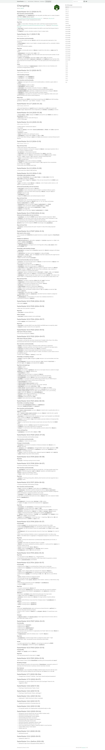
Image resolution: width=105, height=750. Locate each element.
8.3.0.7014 (68, 53)
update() (20, 395)
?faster (32, 178)
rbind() (20, 54)
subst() (20, 210)
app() (19, 23)
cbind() (26, 651)
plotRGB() (20, 378)
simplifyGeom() (22, 286)
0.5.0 (67, 80)
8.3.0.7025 (68, 31)
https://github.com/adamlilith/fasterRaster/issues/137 (29, 18)
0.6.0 (67, 76)
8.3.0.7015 (68, 51)
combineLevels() (30, 627)
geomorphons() (21, 53)
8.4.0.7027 (68, 27)
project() (20, 191)
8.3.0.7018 (68, 45)
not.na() (20, 460)
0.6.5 (67, 68)
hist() (19, 547)
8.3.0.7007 (68, 55)
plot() (20, 452)
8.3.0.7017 (68, 47)
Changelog (48, 1)
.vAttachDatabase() (23, 244)
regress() (19, 256)
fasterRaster (20, 1)
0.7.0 (67, 64)
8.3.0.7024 (68, 33)
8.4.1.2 (67, 7)
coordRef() (21, 190)
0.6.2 (67, 74)
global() (20, 289)
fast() (19, 50)
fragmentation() (34, 66)
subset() (20, 208)
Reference (36, 1)
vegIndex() (21, 396)
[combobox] (78, 1)
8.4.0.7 (67, 13)
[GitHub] (84, 1)
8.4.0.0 (67, 23)
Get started (30, 1)
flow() (19, 287)
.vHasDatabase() (22, 296)
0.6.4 (67, 70)
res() (50, 387)
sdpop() (29, 362)
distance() (21, 284)
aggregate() (21, 250)
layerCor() (21, 348)
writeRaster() (21, 501)
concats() (37, 253)
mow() (19, 159)
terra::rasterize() (50, 489)
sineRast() (21, 426)
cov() (26, 502)
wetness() (37, 406)
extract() (20, 132)
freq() (19, 374)
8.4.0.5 (67, 17)
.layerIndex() (21, 293)
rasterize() (21, 292)
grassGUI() (21, 264)
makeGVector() (31, 15)
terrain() (20, 351)
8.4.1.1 (67, 9)
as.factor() (21, 152)
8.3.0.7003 (68, 58)
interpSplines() (22, 375)
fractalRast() (21, 372)
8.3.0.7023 (68, 35)
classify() (28, 624)
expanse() (20, 509)
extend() (20, 542)
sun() (50, 377)
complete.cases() (22, 616)
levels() (20, 205)
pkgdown (84, 747)
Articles (42, 1)
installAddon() (22, 43)
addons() (20, 82)
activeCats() (30, 506)
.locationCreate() (26, 559)
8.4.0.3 (67, 19)
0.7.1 (67, 62)
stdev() (42, 362)
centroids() (21, 87)
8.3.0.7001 (68, 60)
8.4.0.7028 (68, 25)
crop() (19, 539)
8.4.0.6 (67, 15)
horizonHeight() (22, 361)
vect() (19, 604)
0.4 (66, 82)
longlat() (20, 218)
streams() (23, 525)
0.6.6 (67, 66)
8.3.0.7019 (68, 43)
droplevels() (21, 204)
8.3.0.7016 (68, 49)
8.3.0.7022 (68, 37)
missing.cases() (34, 616)
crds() (19, 154)
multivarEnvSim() (22, 89)
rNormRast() (31, 76)
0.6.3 (67, 72)
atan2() (20, 366)
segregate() (21, 207)
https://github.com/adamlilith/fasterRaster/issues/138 (32, 25)
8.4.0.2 (67, 21)
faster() (34, 180)
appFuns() (20, 280)
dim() (45, 387)
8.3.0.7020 (68, 41)
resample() (21, 31)
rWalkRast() (21, 92)
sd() (23, 362)
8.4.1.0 (67, 11)
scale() (20, 57)
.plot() (31, 629)
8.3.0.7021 (68, 39)
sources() (19, 479)
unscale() (20, 528)
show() (19, 453)
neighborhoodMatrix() (23, 90)
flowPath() (28, 567)
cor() (20, 502)
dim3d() (20, 345)
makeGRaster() (21, 15)
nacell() (20, 517)
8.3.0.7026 (68, 29)
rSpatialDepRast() (22, 381)
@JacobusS (51, 18)
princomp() (33, 257)
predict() (20, 491)
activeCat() (21, 506)
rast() (19, 488)
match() (25, 129)
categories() (21, 281)
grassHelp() (21, 216)
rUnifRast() (31, 78)
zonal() (20, 398)
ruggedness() (21, 93)
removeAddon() (21, 86)
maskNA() (28, 573)
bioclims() (21, 28)
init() (19, 269)
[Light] (86, 1)
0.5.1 (67, 78)
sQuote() (32, 298)
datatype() (25, 644)
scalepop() (27, 57)
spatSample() (21, 135)
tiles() (20, 427)
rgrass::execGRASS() (27, 241)
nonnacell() (28, 517)
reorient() (21, 350)
